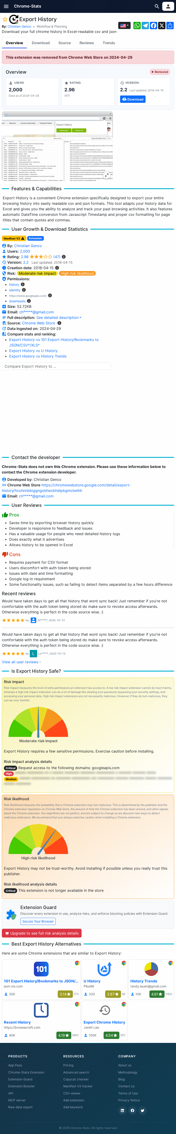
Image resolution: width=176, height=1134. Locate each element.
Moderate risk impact (37, 273)
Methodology (128, 1072)
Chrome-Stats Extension (26, 1072)
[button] (6, 6)
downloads (17, 301)
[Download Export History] (143, 92)
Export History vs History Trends (37, 356)
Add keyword (72, 1107)
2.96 (40, 256)
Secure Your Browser (38, 921)
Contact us (126, 1086)
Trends (109, 42)
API (10, 1093)
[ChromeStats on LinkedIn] (122, 1110)
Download (41, 42)
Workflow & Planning (52, 26)
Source (64, 42)
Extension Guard (20, 1079)
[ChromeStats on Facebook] (132, 1110)
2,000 (25, 251)
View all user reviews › (21, 662)
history (14, 284)
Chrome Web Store (38, 323)
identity (14, 290)
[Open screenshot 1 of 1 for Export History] (57, 146)
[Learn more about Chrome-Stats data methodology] (59, 323)
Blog (121, 1079)
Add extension (73, 1100)
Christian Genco (19, 26)
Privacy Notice (129, 1100)
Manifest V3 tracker (78, 1086)
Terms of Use (128, 1093)
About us (124, 1065)
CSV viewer (71, 1093)
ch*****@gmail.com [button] (36, 312)
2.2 (26, 262)
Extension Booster (21, 1086)
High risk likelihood (77, 273)
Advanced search (76, 1072)
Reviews (87, 42)
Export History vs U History (33, 350)
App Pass (15, 1065)
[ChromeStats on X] (142, 1110)
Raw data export (20, 1107)
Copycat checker (76, 1079)
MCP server (17, 1100)
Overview (14, 42)
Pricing (68, 1065)
